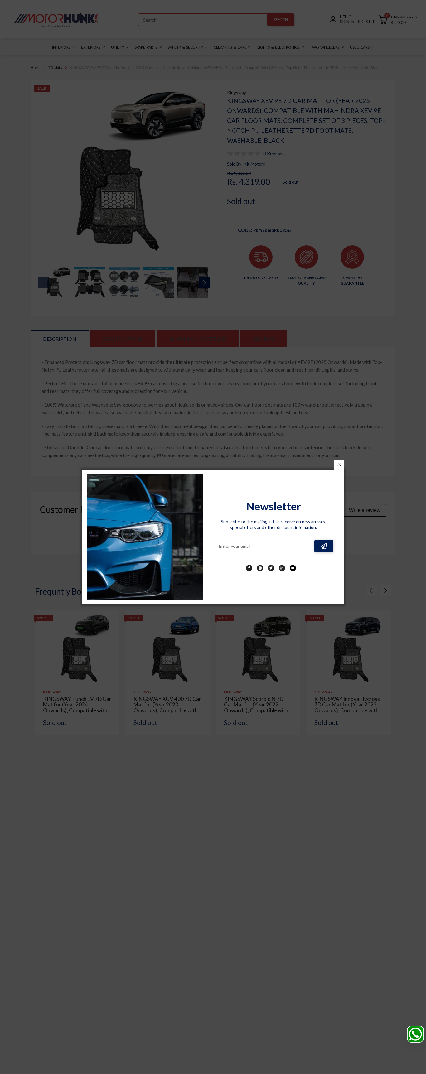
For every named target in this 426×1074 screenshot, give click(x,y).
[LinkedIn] (282, 568)
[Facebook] (249, 568)
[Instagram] (260, 568)
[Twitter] (271, 568)
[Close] (339, 465)
